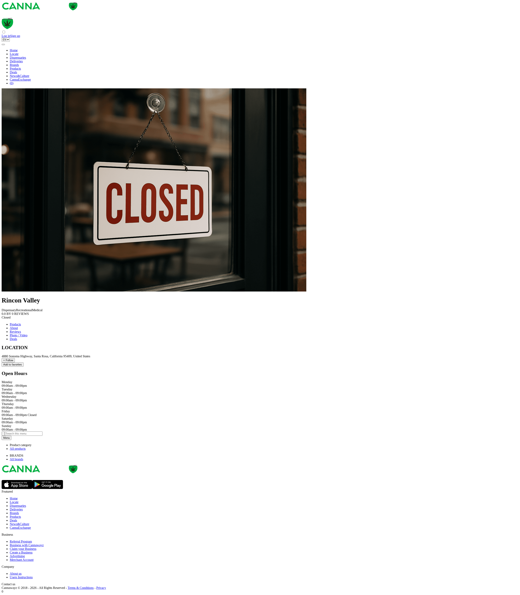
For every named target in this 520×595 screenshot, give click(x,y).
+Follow (8, 360)
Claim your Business (23, 549)
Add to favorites (12, 364)
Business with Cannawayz (27, 545)
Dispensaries (18, 57)
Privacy (101, 588)
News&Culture (19, 76)
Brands (14, 65)
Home (14, 50)
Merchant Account (22, 559)
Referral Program (21, 541)
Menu (6, 437)
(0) (11, 83)
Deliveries (16, 61)
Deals (13, 72)
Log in (6, 36)
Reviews (15, 331)
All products (18, 448)
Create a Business (21, 552)
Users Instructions (21, 577)
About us (16, 573)
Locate (14, 54)
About (14, 328)
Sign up (15, 36)
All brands (16, 459)
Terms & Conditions (81, 588)
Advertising (17, 556)
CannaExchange (20, 79)
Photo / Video (18, 335)
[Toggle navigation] (3, 44)
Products (15, 68)
